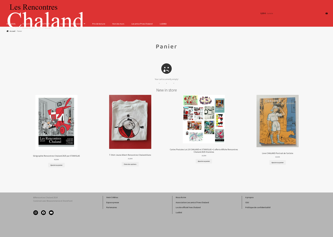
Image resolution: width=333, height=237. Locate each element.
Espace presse (112, 202)
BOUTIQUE (45, 24)
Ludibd (179, 212)
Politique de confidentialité (257, 207)
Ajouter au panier (56, 165)
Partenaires (111, 207)
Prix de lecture (98, 24)
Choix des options (130, 164)
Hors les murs (118, 24)
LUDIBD (163, 24)
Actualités (11, 24)
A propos (249, 197)
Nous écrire (181, 197)
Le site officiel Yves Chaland (188, 207)
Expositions (28, 24)
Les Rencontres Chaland (71, 24)
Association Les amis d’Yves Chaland (192, 202)
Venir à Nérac (112, 197)
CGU (247, 202)
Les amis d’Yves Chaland (142, 24)
